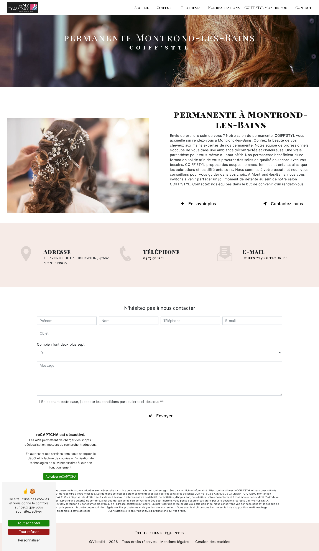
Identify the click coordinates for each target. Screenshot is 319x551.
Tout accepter (28, 523)
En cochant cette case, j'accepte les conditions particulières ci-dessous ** (102, 401)
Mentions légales (174, 541)
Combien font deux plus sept (61, 344)
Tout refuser (29, 532)
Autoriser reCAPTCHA (61, 476)
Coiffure (165, 7)
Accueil (141, 7)
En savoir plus (202, 203)
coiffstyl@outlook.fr (264, 258)
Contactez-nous (287, 203)
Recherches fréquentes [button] (159, 532)
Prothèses (190, 7)
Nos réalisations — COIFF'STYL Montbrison (248, 7)
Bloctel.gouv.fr (99, 510)
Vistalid (98, 541)
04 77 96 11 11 (153, 258)
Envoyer (164, 415)
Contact (303, 7)
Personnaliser (29, 540)
